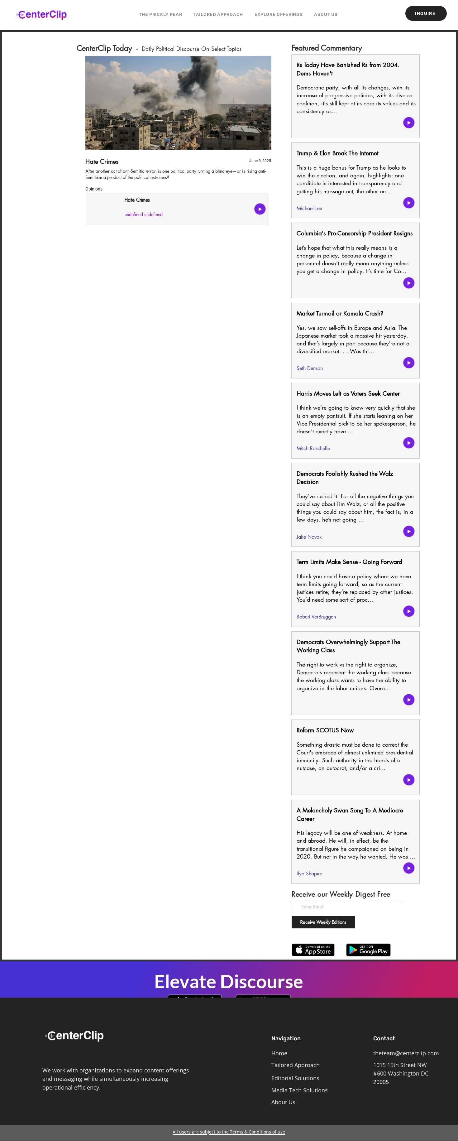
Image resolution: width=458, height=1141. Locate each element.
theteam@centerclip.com (406, 1053)
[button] (278, 14)
